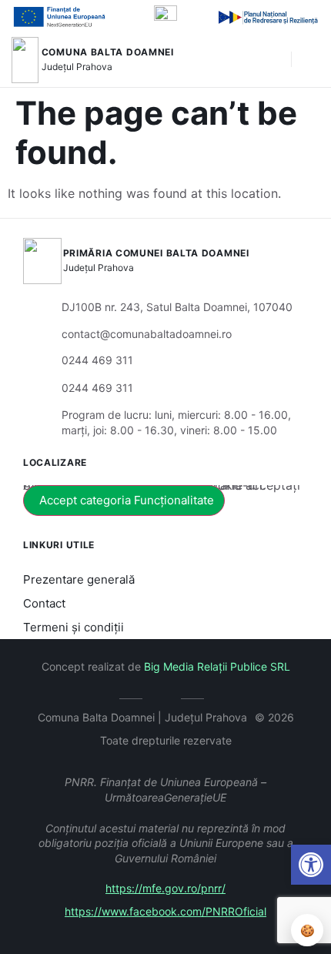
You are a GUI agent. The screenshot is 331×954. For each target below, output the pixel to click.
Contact (44, 603)
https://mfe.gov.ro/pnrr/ (165, 888)
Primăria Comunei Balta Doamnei (156, 253)
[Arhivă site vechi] (166, 696)
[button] (311, 865)
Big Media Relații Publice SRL (217, 666)
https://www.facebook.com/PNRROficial (165, 911)
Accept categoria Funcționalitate (126, 500)
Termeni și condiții (73, 627)
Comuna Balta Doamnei (108, 52)
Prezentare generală (79, 579)
